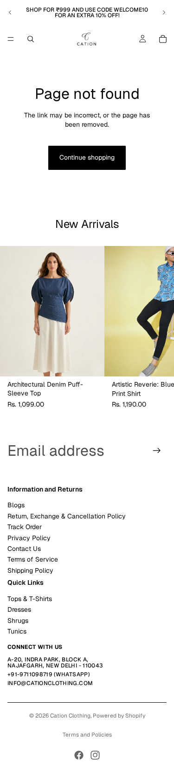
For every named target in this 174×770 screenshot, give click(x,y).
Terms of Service (32, 559)
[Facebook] (78, 755)
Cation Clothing (70, 715)
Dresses (19, 609)
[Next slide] (164, 12)
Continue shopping (87, 157)
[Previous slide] (10, 12)
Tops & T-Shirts (29, 599)
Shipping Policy (30, 570)
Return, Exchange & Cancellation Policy (66, 516)
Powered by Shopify (119, 715)
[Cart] (163, 39)
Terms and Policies (87, 734)
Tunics (16, 631)
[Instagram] (95, 755)
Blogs (16, 505)
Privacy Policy (29, 538)
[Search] (30, 39)
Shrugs (17, 620)
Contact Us (24, 548)
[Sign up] (157, 450)
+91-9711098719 (29, 674)
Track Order (24, 527)
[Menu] (10, 39)
